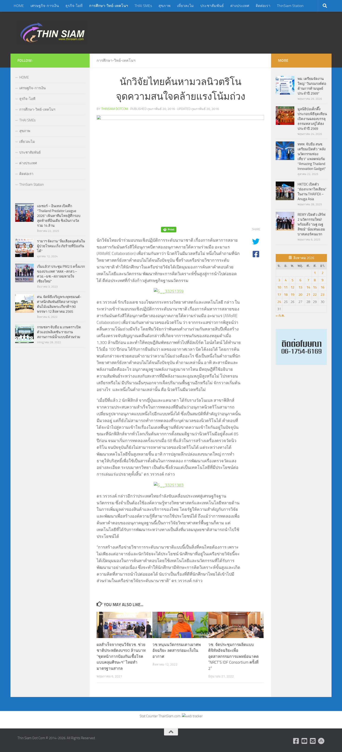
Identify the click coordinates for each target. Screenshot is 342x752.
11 (286, 287)
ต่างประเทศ (239, 5)
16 (322, 287)
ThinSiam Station (290, 5)
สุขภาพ (164, 5)
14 (308, 287)
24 (279, 302)
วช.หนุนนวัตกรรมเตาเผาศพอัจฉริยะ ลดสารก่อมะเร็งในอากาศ (176, 650)
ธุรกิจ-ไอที (74, 5)
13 (300, 287)
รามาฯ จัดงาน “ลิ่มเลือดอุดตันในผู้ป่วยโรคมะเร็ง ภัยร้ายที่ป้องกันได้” (61, 246)
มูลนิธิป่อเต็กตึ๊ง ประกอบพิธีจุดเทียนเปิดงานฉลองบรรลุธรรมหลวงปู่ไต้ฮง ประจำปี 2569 (312, 119)
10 (279, 287)
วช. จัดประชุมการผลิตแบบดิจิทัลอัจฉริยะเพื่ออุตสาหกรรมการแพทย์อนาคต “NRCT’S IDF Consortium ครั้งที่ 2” (233, 656)
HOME (19, 5)
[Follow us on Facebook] (296, 741)
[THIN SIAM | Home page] (52, 32)
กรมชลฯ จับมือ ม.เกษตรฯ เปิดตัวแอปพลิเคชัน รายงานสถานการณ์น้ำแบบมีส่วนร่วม (59, 332)
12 (292, 287)
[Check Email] (313, 741)
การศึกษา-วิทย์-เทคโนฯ (108, 5)
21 (308, 294)
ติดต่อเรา (263, 5)
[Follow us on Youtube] (304, 741)
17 (279, 294)
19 (292, 294)
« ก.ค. (280, 315)
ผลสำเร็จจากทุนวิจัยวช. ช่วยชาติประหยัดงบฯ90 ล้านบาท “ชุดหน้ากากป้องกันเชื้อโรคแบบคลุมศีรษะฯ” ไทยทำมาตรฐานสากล (121, 656)
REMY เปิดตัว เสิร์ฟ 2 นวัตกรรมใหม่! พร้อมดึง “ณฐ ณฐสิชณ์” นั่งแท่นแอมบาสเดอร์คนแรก (311, 224)
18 (286, 294)
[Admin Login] (321, 741)
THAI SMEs (143, 5)
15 (315, 287)
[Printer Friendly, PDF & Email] (168, 229)
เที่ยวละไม (185, 5)
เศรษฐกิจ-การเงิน (44, 5)
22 (315, 294)
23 (322, 294)
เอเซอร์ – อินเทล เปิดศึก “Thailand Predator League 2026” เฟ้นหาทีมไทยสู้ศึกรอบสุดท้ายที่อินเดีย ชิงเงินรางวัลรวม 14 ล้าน (58, 216)
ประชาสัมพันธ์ (212, 5)
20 (300, 294)
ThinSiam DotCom (114, 109)
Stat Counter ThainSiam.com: (161, 716)
